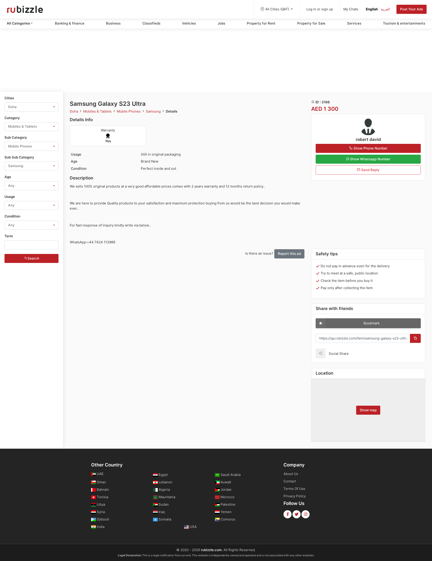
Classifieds (151, 23)
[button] (31, 106)
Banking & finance (69, 23)
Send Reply (370, 170)
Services (354, 23)
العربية (385, 9)
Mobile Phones (129, 111)
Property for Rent (261, 23)
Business (113, 23)
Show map (368, 410)
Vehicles (189, 23)
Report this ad (289, 253)
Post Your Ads (411, 9)
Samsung (154, 111)
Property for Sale (311, 23)
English (372, 9)
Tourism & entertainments (404, 23)
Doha (74, 111)
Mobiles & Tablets (97, 111)
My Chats (350, 9)
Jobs (221, 23)
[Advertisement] (216, 60)
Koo (360, 353)
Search (33, 258)
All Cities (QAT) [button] (277, 9)
